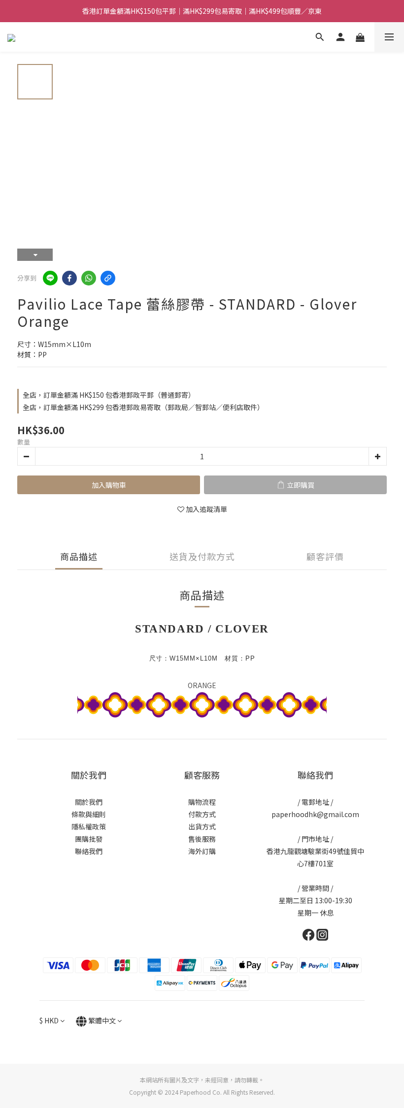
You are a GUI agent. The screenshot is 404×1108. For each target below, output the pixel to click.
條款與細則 (88, 814)
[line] (50, 278)
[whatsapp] (88, 278)
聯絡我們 (88, 851)
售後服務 (202, 839)
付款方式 (202, 814)
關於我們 (88, 802)
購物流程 (202, 802)
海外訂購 (202, 851)
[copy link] (108, 278)
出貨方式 (202, 826)
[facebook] (69, 278)
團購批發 (88, 839)
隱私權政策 (88, 826)
